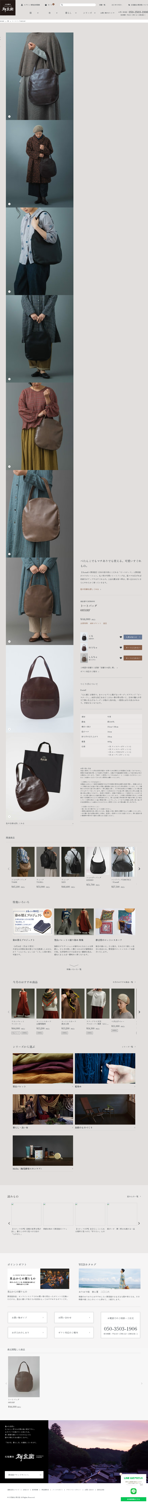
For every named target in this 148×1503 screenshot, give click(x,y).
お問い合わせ (64, 1317)
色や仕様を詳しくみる (15, 823)
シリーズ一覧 (127, 1046)
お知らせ (26, 1490)
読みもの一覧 (132, 1196)
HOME (2, 21)
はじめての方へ (117, 5)
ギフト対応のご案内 (88, 671)
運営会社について (13, 1490)
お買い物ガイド (19, 1317)
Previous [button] (8, 1225)
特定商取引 (45, 1490)
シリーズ (87, 12)
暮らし (68, 12)
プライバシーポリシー (73, 1490)
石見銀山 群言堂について (139, 5)
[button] (8, 868)
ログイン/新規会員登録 (32, 5)
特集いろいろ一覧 (74, 969)
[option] (26, 1220)
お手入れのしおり (20, 1332)
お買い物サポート (106, 13)
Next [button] (138, 1225)
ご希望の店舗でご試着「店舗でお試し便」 (98, 667)
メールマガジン (57, 1490)
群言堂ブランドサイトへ (18, 1474)
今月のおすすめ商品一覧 (123, 982)
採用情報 (35, 1490)
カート (50, 5)
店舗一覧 (102, 5)
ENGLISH (100, 1490)
